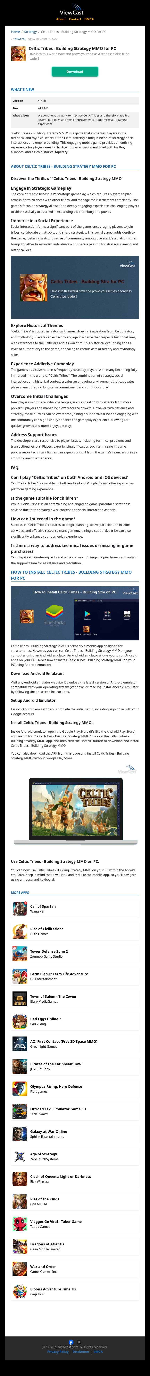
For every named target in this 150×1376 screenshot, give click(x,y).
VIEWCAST (20, 39)
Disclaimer (81, 1352)
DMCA (89, 19)
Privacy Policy (58, 1352)
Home (15, 32)
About (61, 19)
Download (75, 71)
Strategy (30, 32)
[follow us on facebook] (73, 1342)
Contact (75, 19)
